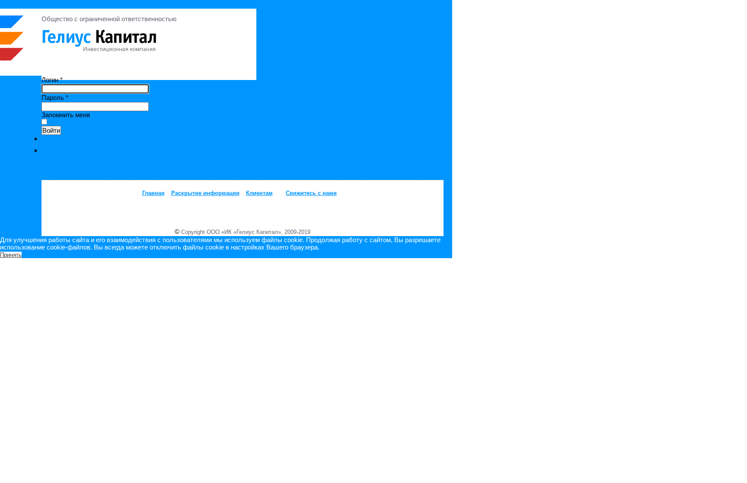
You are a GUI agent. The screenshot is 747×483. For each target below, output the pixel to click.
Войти (51, 130)
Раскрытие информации (205, 193)
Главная (153, 193)
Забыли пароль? (63, 139)
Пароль (55, 97)
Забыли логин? (61, 150)
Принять (11, 255)
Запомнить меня (66, 114)
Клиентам (259, 193)
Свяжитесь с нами (311, 193)
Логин (52, 79)
